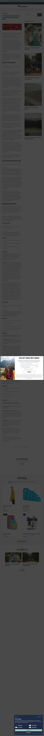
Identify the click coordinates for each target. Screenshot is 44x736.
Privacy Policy (33, 374)
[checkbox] (30, 725)
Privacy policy (39, 716)
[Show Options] (36, 367)
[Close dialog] (42, 358)
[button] (17, 716)
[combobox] (29, 367)
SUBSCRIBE (29, 371)
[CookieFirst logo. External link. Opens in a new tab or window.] (15, 717)
